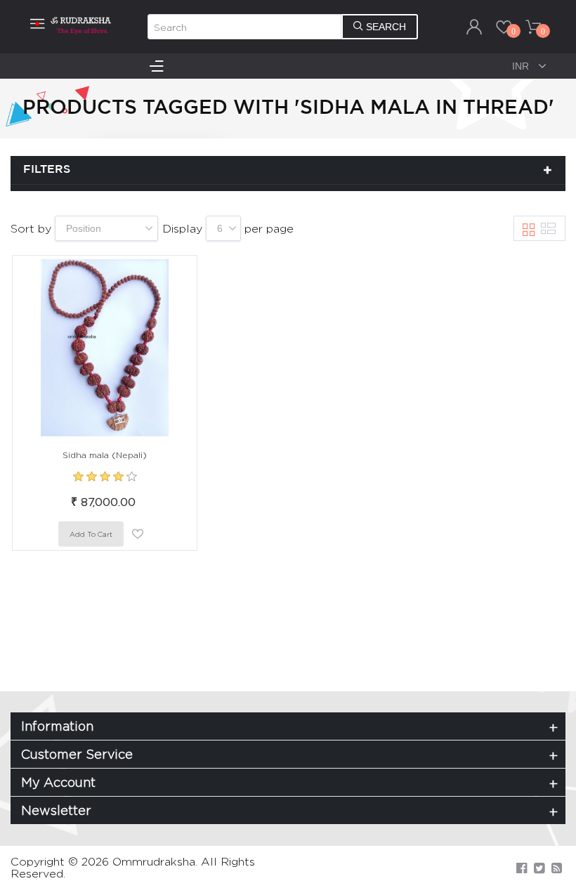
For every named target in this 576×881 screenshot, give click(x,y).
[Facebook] (521, 868)
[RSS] (556, 868)
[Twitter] (539, 868)
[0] (503, 26)
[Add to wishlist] (138, 534)
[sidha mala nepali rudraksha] (104, 347)
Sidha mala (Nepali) (105, 454)
